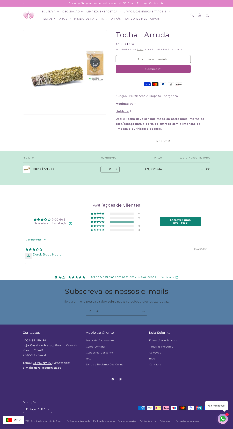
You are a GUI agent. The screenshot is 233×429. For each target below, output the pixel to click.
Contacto (155, 364)
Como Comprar (95, 346)
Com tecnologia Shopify (51, 421)
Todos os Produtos (161, 346)
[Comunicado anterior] (24, 3)
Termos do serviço (127, 421)
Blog (152, 358)
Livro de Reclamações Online (104, 364)
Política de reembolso (104, 421)
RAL (88, 358)
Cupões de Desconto (99, 352)
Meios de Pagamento (100, 340)
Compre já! (153, 69)
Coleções (155, 352)
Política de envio (148, 421)
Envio (140, 49)
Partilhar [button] (164, 140)
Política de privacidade (78, 421)
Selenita (35, 421)
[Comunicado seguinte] (209, 3)
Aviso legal (165, 421)
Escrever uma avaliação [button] (180, 221)
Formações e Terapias (163, 340)
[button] (49, 11)
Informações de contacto (186, 421)
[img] (33, 249)
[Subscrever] (143, 312)
